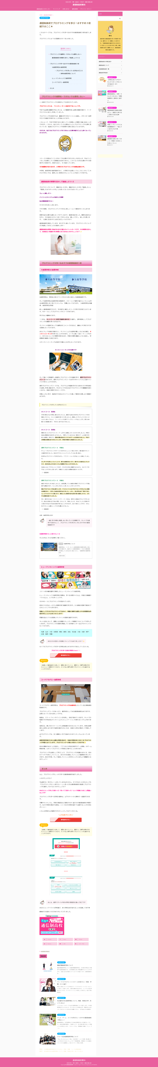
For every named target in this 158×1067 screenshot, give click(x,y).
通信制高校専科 (79, 4)
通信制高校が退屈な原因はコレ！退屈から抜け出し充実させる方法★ (114, 112)
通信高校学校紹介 (45, 951)
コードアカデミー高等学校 (60, 82)
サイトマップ (56, 9)
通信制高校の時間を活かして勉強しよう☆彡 (66, 58)
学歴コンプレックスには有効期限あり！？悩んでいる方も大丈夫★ (114, 127)
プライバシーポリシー (86, 9)
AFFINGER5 (94, 1064)
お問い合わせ (65, 9)
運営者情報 (75, 9)
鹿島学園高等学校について (65, 965)
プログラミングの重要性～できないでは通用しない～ (66, 54)
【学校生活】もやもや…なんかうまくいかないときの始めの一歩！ (114, 82)
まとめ (52, 88)
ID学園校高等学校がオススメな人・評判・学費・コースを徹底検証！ (63, 1049)
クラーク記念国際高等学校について (67, 1037)
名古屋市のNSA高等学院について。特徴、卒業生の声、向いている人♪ (63, 1051)
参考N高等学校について (68, 73)
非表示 (68, 48)
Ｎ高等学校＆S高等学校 (59, 67)
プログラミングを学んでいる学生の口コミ (69, 71)
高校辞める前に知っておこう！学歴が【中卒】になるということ (114, 141)
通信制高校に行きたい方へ (43, 9)
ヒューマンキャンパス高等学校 (62, 78)
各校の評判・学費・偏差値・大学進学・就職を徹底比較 (79, 1063)
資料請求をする (65, 655)
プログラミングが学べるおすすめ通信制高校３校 (64, 64)
